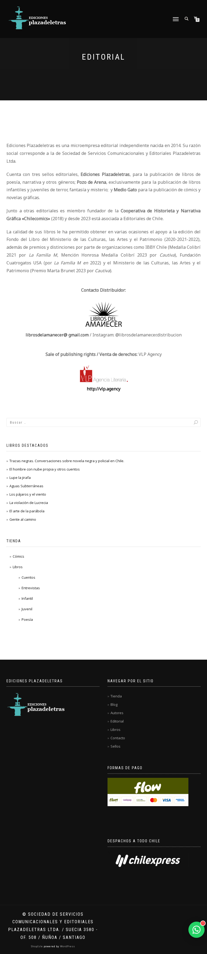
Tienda (116, 696)
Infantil (27, 598)
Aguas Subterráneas (26, 485)
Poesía (27, 619)
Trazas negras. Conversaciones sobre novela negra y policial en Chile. (66, 460)
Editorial (117, 721)
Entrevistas (31, 587)
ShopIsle (37, 946)
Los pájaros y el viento (27, 494)
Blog (114, 704)
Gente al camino (22, 519)
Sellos (115, 746)
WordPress (67, 946)
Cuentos (28, 577)
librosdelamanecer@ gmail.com (57, 335)
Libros (18, 566)
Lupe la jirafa (20, 477)
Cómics (18, 556)
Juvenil (27, 609)
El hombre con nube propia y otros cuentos (44, 469)
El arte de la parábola (26, 511)
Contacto (118, 737)
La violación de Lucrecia (28, 502)
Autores (117, 712)
